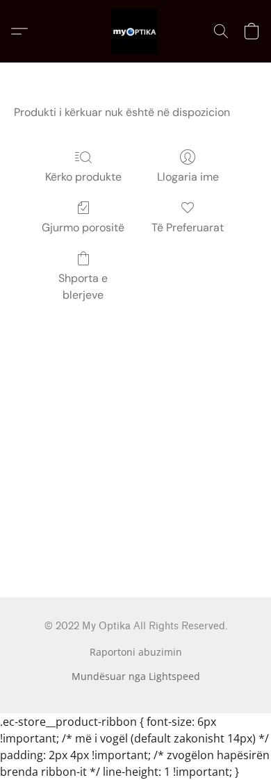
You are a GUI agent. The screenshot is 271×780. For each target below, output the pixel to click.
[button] (135, 31)
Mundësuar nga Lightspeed (136, 676)
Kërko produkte (83, 176)
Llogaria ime (188, 176)
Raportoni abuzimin (136, 651)
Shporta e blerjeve (83, 286)
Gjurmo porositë (83, 227)
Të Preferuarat (187, 227)
